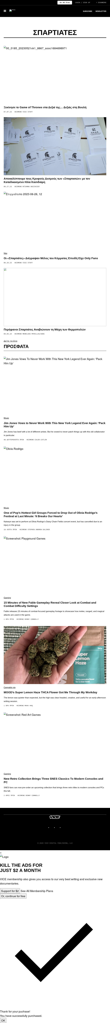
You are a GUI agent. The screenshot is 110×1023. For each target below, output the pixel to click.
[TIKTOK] (58, 826)
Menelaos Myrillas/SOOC (34, 334)
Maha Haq (29, 706)
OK (3, 1020)
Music (6, 418)
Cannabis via (9, 687)
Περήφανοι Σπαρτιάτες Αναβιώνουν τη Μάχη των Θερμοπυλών (45, 329)
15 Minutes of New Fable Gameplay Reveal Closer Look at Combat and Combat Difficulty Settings (50, 604)
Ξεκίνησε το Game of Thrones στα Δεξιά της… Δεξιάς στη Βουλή (45, 107)
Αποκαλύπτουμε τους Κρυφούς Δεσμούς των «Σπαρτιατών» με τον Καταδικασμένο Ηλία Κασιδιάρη (47, 180)
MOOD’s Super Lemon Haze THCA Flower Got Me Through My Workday (50, 692)
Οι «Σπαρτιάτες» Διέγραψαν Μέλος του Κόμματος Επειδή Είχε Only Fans (51, 258)
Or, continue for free (13, 896)
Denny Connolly (32, 619)
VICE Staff (28, 112)
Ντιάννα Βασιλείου (31, 186)
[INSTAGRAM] (52, 826)
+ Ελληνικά (101, 2)
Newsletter (101, 11)
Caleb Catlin (41, 440)
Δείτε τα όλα (10, 340)
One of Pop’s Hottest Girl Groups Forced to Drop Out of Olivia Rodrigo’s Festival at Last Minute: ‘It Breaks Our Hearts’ (51, 514)
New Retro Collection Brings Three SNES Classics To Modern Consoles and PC (53, 780)
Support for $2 (10, 891)
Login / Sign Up (82, 2)
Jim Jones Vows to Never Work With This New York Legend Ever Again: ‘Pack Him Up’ (54, 425)
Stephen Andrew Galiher (39, 529)
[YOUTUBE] (63, 826)
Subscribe (87, 11)
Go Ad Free (65, 2)
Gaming (7, 598)
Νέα (5, 253)
